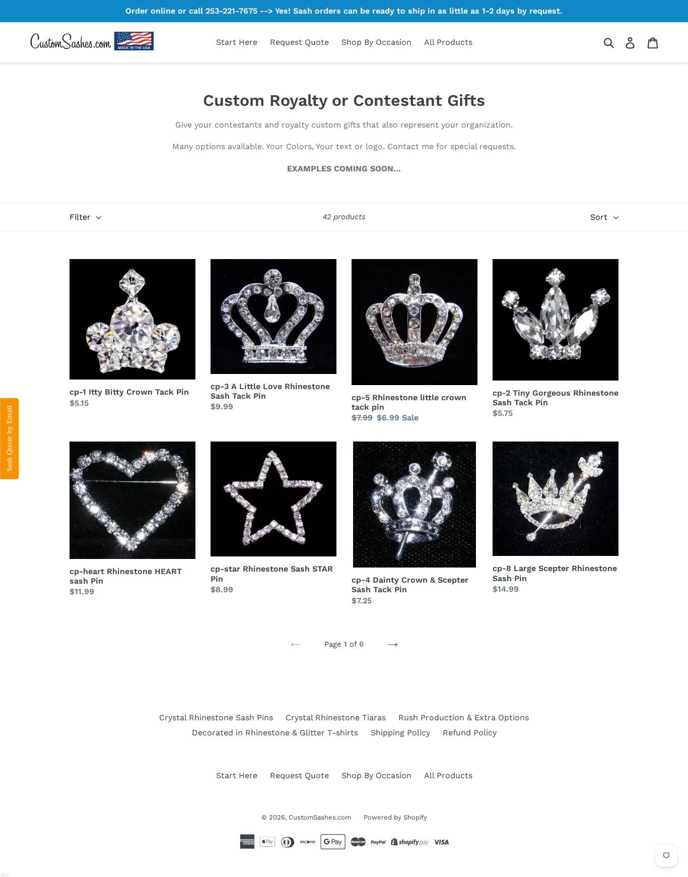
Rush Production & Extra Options (463, 717)
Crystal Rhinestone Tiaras (336, 717)
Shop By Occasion (376, 42)
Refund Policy (470, 732)
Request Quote (299, 42)
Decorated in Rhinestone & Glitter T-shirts (275, 732)
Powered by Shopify (395, 817)
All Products (448, 42)
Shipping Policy (400, 732)
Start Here (236, 42)
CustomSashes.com (320, 817)
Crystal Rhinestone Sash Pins (216, 717)
